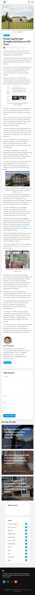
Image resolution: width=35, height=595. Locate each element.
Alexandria (6, 35)
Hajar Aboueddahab (10, 471)
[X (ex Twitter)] (8, 581)
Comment (5, 376)
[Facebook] (4, 581)
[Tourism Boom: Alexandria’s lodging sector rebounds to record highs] (11, 510)
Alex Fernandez (9, 47)
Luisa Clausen (9, 445)
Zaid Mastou (9, 497)
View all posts (7, 362)
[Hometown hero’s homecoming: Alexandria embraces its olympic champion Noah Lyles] (11, 518)
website (5, 75)
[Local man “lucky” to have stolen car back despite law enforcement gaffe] (11, 528)
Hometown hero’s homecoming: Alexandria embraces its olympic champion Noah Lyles (21, 520)
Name (5, 396)
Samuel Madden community (19, 224)
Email (4, 402)
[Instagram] (12, 581)
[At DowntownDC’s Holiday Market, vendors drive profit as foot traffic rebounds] (17, 437)
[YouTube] (15, 581)
